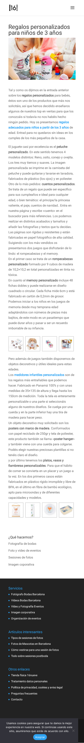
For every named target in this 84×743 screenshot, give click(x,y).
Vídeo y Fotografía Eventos (27, 606)
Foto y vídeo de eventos (24, 550)
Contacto (16, 699)
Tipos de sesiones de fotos (27, 637)
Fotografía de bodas (22, 544)
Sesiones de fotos (20, 557)
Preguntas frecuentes (24, 693)
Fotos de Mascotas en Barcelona (31, 643)
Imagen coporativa (21, 564)
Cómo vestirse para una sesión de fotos (35, 649)
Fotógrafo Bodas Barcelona (28, 594)
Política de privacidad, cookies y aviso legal (37, 687)
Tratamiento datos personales (29, 681)
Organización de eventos (26, 618)
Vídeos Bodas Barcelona (26, 600)
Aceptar (40, 737)
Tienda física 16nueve (24, 675)
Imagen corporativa (23, 612)
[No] (73, 731)
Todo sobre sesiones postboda (29, 656)
